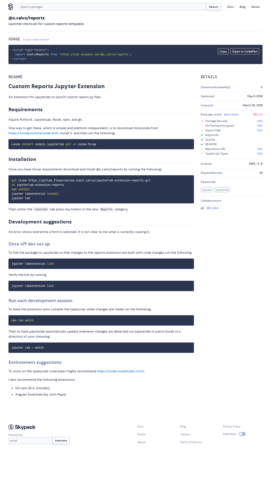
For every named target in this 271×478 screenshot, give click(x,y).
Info (260, 121)
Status (141, 434)
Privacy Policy (232, 426)
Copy (223, 51)
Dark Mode (229, 434)
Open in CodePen (244, 51)
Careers (185, 434)
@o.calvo (212, 208)
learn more (231, 114)
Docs (230, 7)
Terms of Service (191, 442)
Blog (242, 7)
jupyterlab (222, 190)
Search (213, 6)
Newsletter (15, 434)
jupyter (207, 190)
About (255, 7)
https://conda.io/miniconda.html (33, 133)
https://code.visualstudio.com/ (120, 371)
